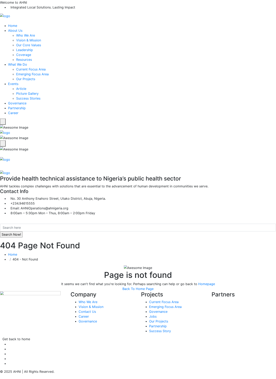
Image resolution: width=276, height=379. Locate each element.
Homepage (206, 284)
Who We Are (25, 35)
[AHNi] (5, 16)
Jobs (153, 316)
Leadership (24, 50)
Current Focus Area (31, 69)
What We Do (17, 64)
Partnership (17, 108)
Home (12, 26)
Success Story (160, 331)
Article (21, 89)
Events (13, 84)
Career (13, 113)
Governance (17, 103)
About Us (15, 30)
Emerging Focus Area (32, 74)
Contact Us (87, 312)
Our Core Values (28, 45)
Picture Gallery (27, 93)
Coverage (23, 55)
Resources (24, 60)
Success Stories (28, 98)
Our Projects (25, 79)
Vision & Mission (28, 40)
